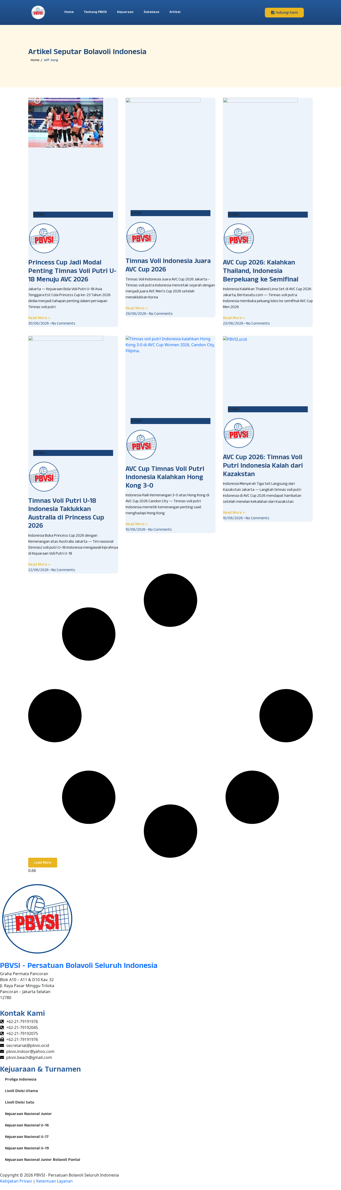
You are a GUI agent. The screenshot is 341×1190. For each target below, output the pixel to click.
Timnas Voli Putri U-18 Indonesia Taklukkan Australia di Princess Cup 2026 (66, 514)
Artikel (175, 12)
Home (69, 12)
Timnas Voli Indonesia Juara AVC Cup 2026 (168, 266)
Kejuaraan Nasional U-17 (27, 1137)
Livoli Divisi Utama (21, 1092)
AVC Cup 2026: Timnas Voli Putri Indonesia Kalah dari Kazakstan (263, 466)
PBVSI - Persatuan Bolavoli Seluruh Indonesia (79, 967)
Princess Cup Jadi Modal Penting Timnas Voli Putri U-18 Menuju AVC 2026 (72, 271)
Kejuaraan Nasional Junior (28, 1114)
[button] (42, 862)
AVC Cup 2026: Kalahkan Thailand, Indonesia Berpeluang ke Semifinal (260, 271)
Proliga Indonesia (20, 1080)
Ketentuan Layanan (54, 1181)
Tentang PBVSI (95, 12)
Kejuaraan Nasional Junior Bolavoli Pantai (42, 1160)
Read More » (39, 318)
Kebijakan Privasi (16, 1181)
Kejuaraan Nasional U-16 (27, 1126)
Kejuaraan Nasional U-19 (27, 1149)
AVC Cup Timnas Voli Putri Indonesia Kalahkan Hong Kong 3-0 (165, 478)
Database (151, 12)
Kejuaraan (125, 12)
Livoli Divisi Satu (19, 1103)
